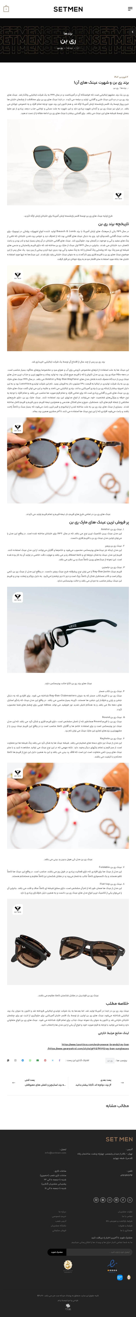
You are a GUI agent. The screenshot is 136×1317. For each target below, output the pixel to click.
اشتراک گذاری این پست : (77, 1060)
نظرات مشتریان (125, 1212)
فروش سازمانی (59, 1230)
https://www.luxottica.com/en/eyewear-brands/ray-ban (95, 1045)
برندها (70, 48)
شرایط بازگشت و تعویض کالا (119, 1221)
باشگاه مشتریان (58, 1226)
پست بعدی (93, 1082)
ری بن (60, 48)
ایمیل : (62, 1149)
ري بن (110, 1060)
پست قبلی (46, 1082)
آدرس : (129, 1149)
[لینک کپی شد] (8, 1060)
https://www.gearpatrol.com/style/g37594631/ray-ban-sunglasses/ (88, 1049)
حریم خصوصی (59, 1216)
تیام (60, 1300)
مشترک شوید (57, 1252)
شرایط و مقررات (125, 1226)
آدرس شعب (60, 1221)
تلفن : (129, 1171)
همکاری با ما (126, 1230)
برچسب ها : (117, 1060)
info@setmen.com (55, 1153)
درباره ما (62, 1212)
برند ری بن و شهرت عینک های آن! (101, 82)
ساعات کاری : (59, 1171)
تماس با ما (127, 1216)
